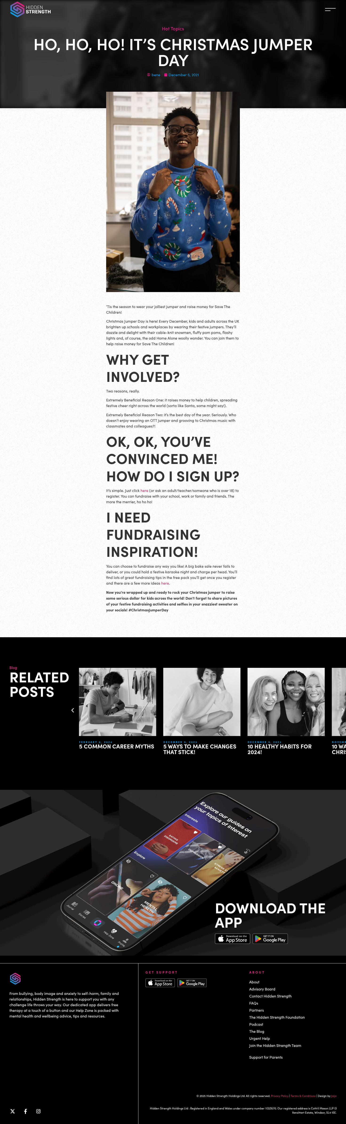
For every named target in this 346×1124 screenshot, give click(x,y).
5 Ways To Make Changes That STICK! (199, 749)
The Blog (256, 1031)
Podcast (256, 1024)
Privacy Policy (280, 1096)
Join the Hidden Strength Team (275, 1045)
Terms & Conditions (303, 1096)
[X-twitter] (12, 1111)
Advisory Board (262, 988)
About (254, 981)
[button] (73, 710)
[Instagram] (38, 1111)
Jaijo (334, 1096)
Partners (256, 1010)
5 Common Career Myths (117, 746)
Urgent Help (259, 1038)
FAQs (253, 1003)
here (144, 490)
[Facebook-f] (25, 1111)
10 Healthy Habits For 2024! (280, 749)
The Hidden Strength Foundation (277, 1017)
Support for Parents (266, 1057)
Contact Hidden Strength (270, 995)
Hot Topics (173, 28)
